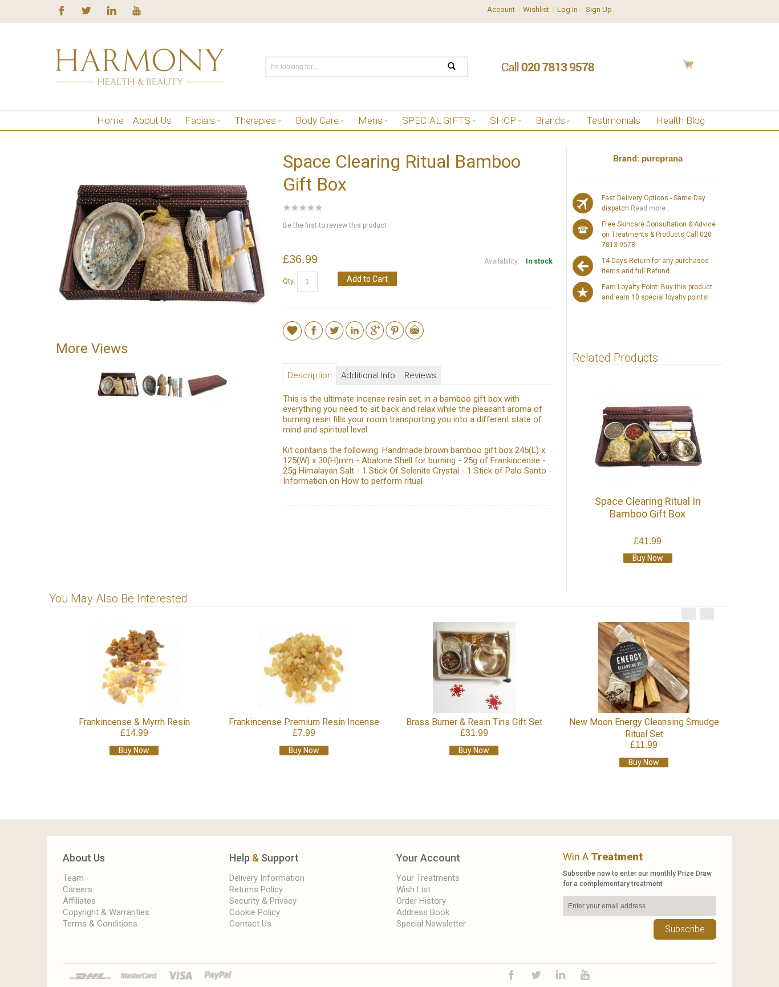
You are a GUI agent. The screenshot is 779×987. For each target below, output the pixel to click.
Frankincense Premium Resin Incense (304, 722)
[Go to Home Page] (60, 135)
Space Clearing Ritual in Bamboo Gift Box (648, 507)
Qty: (289, 281)
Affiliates (79, 901)
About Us (84, 858)
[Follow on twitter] (86, 10)
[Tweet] (334, 326)
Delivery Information (267, 878)
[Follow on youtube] (137, 10)
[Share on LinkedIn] (355, 326)
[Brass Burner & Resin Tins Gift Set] (474, 667)
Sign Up (599, 9)
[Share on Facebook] (314, 326)
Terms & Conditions (100, 924)
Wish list (413, 889)
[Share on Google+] (375, 326)
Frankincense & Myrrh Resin (134, 722)
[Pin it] (395, 326)
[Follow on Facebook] (61, 10)
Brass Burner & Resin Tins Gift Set (474, 722)
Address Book (422, 912)
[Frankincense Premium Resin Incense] (304, 667)
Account (501, 9)
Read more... (650, 208)
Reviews (420, 375)
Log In (567, 9)
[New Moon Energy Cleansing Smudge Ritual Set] (644, 667)
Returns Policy (256, 889)
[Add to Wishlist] (292, 330)
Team (73, 878)
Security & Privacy (263, 901)
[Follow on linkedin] (111, 10)
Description (309, 375)
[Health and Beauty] (140, 66)
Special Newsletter (431, 924)
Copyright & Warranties (106, 912)
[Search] (459, 67)
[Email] (414, 326)
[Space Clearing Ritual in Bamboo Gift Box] (647, 436)
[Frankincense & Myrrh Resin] (134, 667)
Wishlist (536, 9)
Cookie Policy (254, 912)
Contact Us (250, 924)
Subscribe (685, 929)
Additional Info (368, 375)
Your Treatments (428, 878)
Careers (77, 889)
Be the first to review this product (335, 225)
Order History (421, 901)
